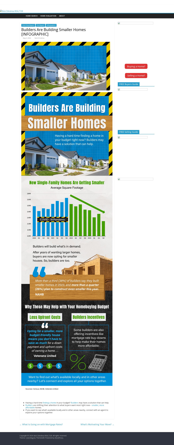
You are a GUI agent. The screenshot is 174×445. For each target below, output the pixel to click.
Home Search (32, 16)
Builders (74, 402)
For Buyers (40, 25)
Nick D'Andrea (39, 38)
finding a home (49, 402)
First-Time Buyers (28, 25)
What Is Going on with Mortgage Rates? (41, 424)
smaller (95, 405)
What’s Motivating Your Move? (97, 424)
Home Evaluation (48, 16)
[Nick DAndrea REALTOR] (11, 11)
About (62, 16)
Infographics (51, 25)
